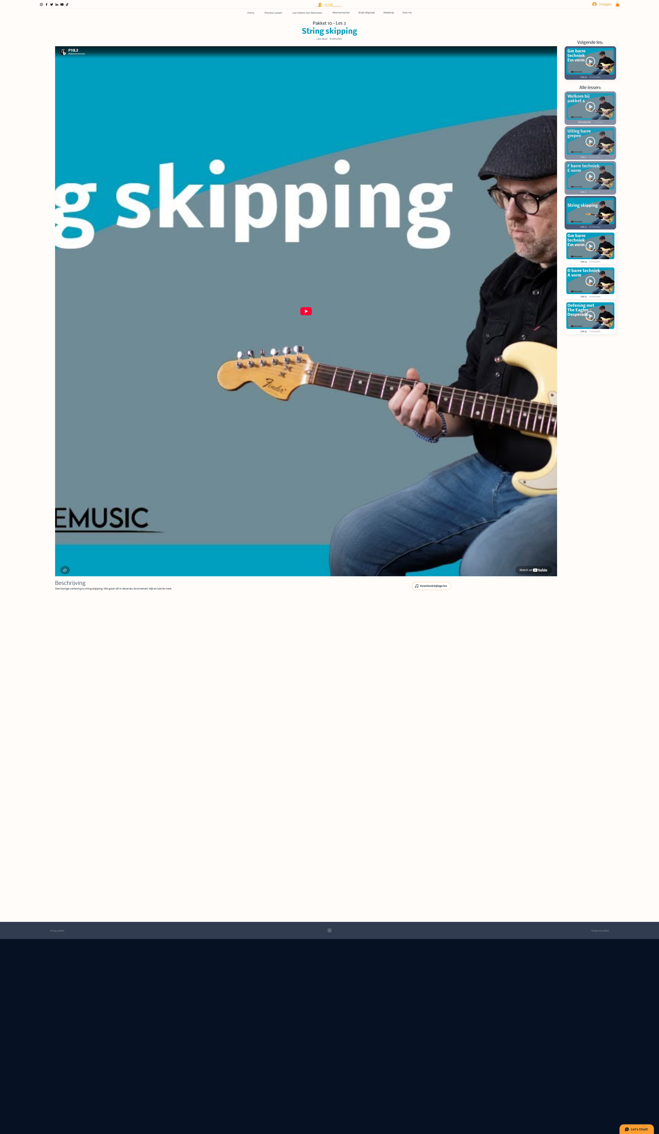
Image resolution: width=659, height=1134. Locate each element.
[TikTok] (67, 4)
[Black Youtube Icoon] (62, 4)
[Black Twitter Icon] (52, 4)
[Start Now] (590, 108)
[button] (618, 4)
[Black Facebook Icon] (46, 4)
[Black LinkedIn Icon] (57, 4)
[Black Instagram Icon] (41, 4)
